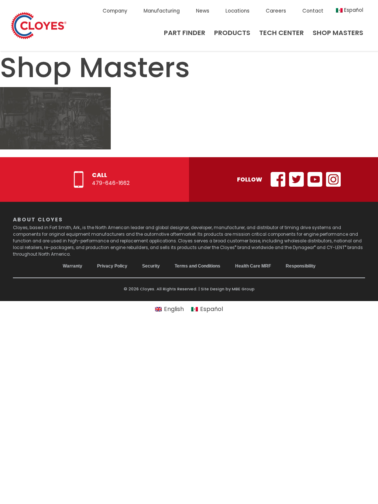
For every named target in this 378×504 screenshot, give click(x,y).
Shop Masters (338, 32)
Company (115, 10)
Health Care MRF (253, 266)
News (202, 10)
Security (151, 266)
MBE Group (243, 289)
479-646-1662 (111, 183)
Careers (276, 10)
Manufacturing (162, 10)
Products (232, 32)
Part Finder (184, 32)
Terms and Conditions (197, 266)
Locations (238, 10)
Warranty (72, 266)
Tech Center (281, 32)
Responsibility (301, 266)
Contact (312, 10)
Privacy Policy (112, 266)
